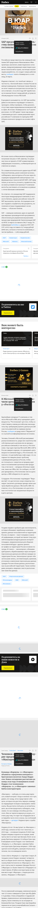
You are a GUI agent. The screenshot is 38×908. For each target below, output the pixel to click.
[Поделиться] (32, 38)
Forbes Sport (6, 348)
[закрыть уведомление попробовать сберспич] (29, 43)
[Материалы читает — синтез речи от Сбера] (29, 38)
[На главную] (5, 2)
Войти (26, 2)
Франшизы (32, 6)
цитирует (14, 810)
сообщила (11, 431)
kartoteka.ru (15, 225)
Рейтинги (24, 6)
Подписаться (8, 313)
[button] (35, 2)
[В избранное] (35, 38)
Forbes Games (11, 6)
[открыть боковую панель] (31, 2)
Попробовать (19, 51)
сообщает (10, 74)
